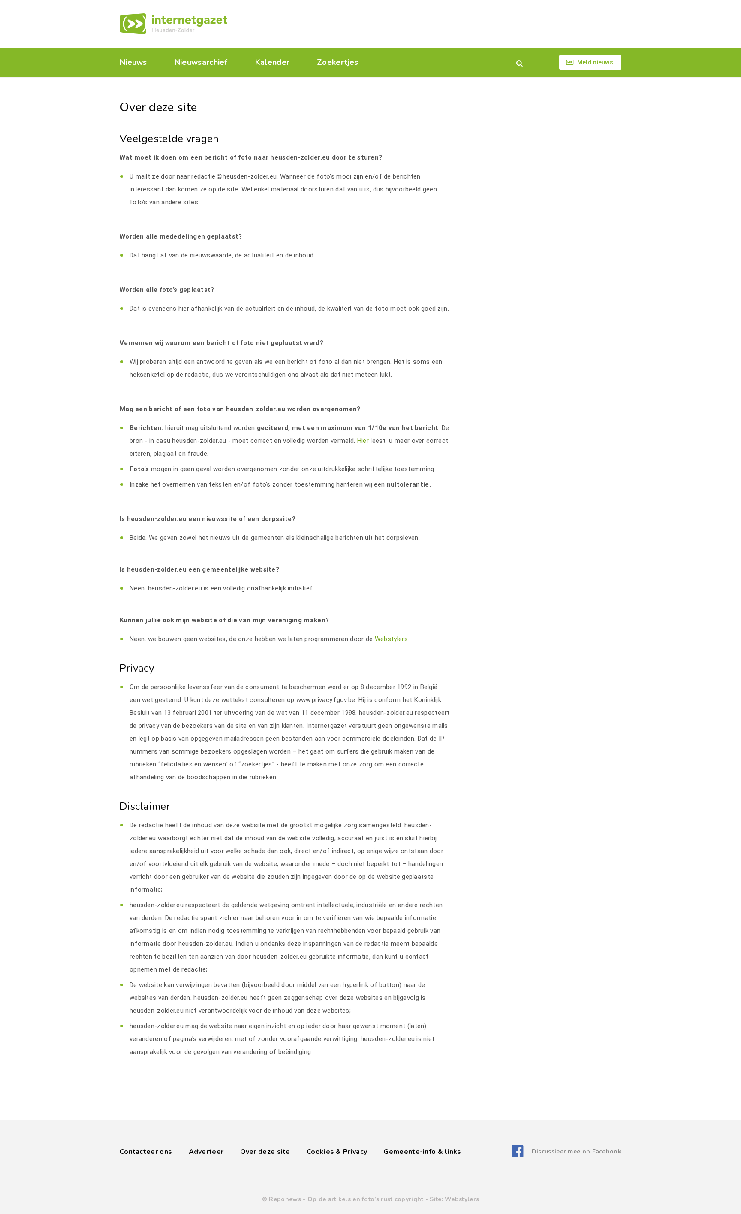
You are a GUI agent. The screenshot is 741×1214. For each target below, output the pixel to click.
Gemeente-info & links (422, 1151)
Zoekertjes (337, 62)
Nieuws (133, 62)
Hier (363, 441)
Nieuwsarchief (201, 62)
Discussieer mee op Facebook (576, 1151)
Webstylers (391, 639)
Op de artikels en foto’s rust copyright (365, 1199)
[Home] (173, 23)
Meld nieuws (595, 62)
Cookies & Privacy (337, 1151)
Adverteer (206, 1151)
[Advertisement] (429, 23)
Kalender (272, 62)
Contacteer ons (146, 1151)
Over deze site (265, 1151)
